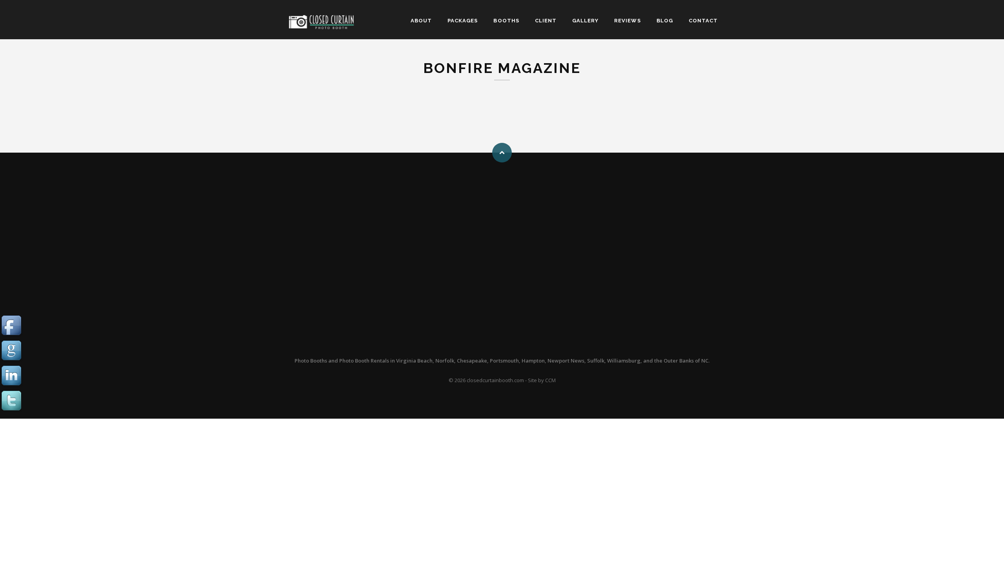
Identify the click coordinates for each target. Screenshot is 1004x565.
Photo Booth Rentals (364, 360)
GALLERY (585, 21)
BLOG (665, 21)
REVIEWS (627, 21)
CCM (550, 380)
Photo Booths (311, 360)
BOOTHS (506, 21)
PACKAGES (462, 21)
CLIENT (546, 21)
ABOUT (421, 21)
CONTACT (703, 21)
